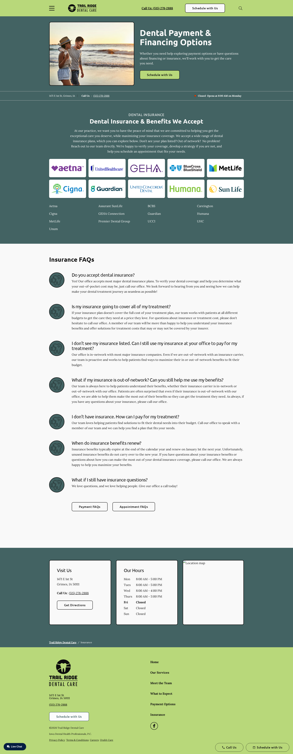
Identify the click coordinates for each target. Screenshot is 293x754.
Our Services (159, 672)
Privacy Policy (57, 739)
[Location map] (213, 592)
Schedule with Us (205, 8)
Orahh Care (106, 739)
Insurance (157, 714)
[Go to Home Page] (82, 8)
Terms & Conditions (77, 739)
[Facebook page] (154, 726)
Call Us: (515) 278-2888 (157, 8)
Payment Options (162, 704)
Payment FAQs (89, 507)
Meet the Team (161, 683)
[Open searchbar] (240, 8)
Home (154, 662)
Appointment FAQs (134, 507)
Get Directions (75, 605)
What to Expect (161, 693)
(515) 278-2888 (101, 95)
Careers (94, 739)
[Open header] (52, 8)
